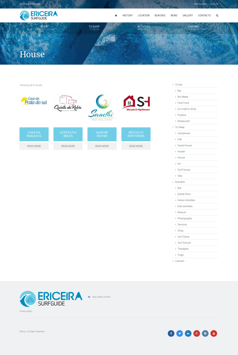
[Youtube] (214, 333)
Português (200, 4)
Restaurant (184, 121)
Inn (179, 163)
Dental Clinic (184, 194)
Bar (179, 90)
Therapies (183, 248)
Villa (180, 175)
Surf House (184, 169)
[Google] (197, 333)
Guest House (185, 145)
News (174, 15)
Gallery (188, 15)
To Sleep (94, 28)
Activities (143, 28)
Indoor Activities (186, 200)
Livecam (193, 28)
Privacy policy (26, 311)
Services (182, 224)
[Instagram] (206, 333)
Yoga (180, 255)
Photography (185, 218)
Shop (180, 230)
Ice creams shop (187, 109)
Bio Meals (183, 96)
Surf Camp (183, 236)
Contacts (204, 15)
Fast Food (183, 102)
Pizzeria (182, 115)
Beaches (160, 15)
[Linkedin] (189, 333)
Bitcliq (23, 331)
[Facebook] (172, 333)
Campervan (184, 133)
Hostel (181, 151)
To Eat (44, 28)
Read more (34, 146)
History (128, 15)
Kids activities (185, 206)
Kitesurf (182, 212)
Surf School (184, 242)
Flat (180, 139)
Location (143, 15)
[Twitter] (180, 333)
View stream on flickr (101, 297)
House (181, 157)
